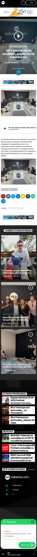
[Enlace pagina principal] (3, 2)
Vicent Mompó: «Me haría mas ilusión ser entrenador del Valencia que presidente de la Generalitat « (19, 367)
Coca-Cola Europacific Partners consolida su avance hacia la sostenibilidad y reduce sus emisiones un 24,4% (22, 452)
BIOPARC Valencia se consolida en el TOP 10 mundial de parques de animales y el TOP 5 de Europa (22, 441)
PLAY (30, 3)
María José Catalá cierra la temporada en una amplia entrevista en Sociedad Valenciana (15, 321)
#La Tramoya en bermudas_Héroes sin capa (22, 420)
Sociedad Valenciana (18, 46)
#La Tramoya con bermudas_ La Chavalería (20, 410)
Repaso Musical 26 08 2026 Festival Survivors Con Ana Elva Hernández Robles (22, 401)
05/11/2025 (25, 63)
